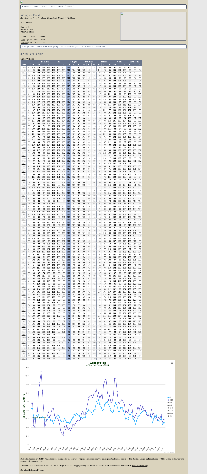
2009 (23, 99)
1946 (23, 273)
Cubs (23, 40)
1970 (23, 75)
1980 (23, 102)
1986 (23, 121)
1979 (23, 81)
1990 (23, 78)
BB (114, 64)
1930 (23, 265)
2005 (23, 337)
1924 (23, 332)
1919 (23, 244)
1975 (23, 132)
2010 (23, 124)
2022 (23, 115)
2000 (23, 169)
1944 (23, 182)
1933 (23, 300)
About (60, 6)
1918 (23, 209)
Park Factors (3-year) (47, 46)
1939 (23, 204)
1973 (23, 89)
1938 (23, 308)
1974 (23, 83)
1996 (23, 150)
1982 (23, 353)
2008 (23, 145)
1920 (23, 257)
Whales (24, 42)
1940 (23, 201)
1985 (23, 105)
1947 (23, 321)
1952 (23, 164)
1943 (23, 137)
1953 (23, 185)
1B (68, 64)
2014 (23, 268)
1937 (23, 292)
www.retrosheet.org (140, 465)
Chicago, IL (25, 27)
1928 (23, 287)
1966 (23, 279)
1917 (23, 190)
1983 (23, 345)
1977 (23, 113)
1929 (23, 305)
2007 (23, 252)
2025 (23, 313)
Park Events (87, 46)
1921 (23, 303)
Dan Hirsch (114, 459)
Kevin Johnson (50, 459)
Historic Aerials (26, 29)
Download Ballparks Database (32, 470)
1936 (23, 270)
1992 (23, 295)
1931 (23, 241)
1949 (23, 217)
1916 (23, 188)
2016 (23, 281)
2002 (23, 335)
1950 (23, 153)
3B (99, 64)
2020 (23, 230)
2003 (23, 348)
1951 (23, 107)
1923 (23, 359)
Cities (52, 6)
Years (35, 6)
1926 (23, 180)
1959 (23, 356)
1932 (23, 246)
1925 (23, 228)
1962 (23, 172)
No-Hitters (100, 46)
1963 (23, 177)
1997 (23, 166)
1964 (23, 249)
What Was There (27, 32)
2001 (23, 327)
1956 (23, 118)
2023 (23, 198)
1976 (23, 140)
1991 (23, 129)
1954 (23, 174)
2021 (23, 156)
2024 (23, 311)
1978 (23, 86)
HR (38, 64)
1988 (23, 94)
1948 (23, 319)
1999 (23, 148)
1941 (23, 126)
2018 (23, 158)
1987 (23, 97)
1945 (23, 225)
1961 (23, 254)
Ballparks (26, 6)
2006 (23, 329)
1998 (23, 110)
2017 (23, 206)
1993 (23, 316)
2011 (23, 196)
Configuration (28, 46)
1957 (23, 260)
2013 (23, 262)
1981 (23, 212)
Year (23, 64)
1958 (23, 343)
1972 (23, 91)
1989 (23, 67)
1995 (23, 222)
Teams (44, 6)
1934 (23, 284)
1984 (23, 238)
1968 (23, 134)
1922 (23, 324)
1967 (23, 214)
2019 (23, 233)
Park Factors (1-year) (70, 46)
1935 (23, 276)
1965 (23, 297)
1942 (23, 161)
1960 (23, 340)
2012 (23, 193)
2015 (23, 351)
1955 (23, 142)
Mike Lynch (166, 459)
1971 (23, 73)
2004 (23, 289)
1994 (23, 236)
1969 (23, 70)
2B (84, 64)
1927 (23, 220)
